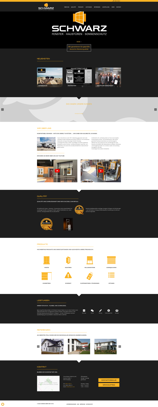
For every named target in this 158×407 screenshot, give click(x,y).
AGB (78, 404)
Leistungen (89, 7)
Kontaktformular (108, 380)
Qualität (73, 7)
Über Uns (66, 7)
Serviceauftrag (109, 385)
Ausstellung (105, 7)
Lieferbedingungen (71, 404)
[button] (2, 404)
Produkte (80, 7)
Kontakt (118, 7)
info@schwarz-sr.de (70, 386)
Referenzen (97, 7)
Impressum (82, 404)
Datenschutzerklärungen (48, 384)
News (113, 7)
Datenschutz (89, 404)
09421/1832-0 (117, 0)
